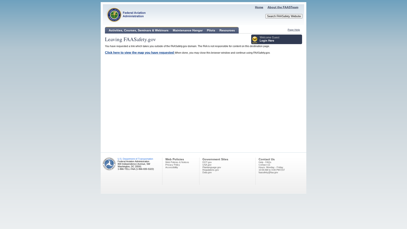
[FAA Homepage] (124, 24)
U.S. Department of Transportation (135, 159)
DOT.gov (207, 162)
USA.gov (207, 164)
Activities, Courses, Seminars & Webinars (139, 30)
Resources (227, 30)
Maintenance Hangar (188, 30)
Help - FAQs (265, 162)
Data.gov (207, 172)
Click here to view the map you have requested (140, 52)
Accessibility (171, 167)
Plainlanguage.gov (211, 167)
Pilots (211, 30)
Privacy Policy (172, 164)
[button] (255, 40)
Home (259, 7)
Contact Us (264, 164)
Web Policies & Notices (177, 162)
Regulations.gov (210, 170)
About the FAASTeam (283, 7)
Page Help (294, 29)
